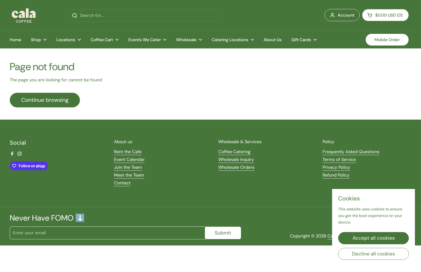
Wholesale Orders (236, 167)
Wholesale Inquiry (236, 159)
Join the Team (128, 167)
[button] (385, 15)
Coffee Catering (234, 152)
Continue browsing (44, 99)
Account (346, 15)
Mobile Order (387, 39)
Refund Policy (336, 175)
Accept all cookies (374, 238)
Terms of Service (339, 159)
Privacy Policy (336, 167)
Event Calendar (129, 159)
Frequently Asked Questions (351, 152)
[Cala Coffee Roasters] (24, 15)
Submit (223, 233)
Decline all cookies (373, 254)
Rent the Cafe (128, 152)
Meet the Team (129, 175)
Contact (122, 183)
